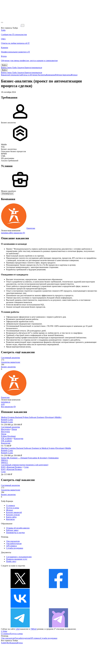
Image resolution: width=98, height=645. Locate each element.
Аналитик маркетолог (10, 362)
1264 (18, 629)
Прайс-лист (11, 561)
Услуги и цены (12, 508)
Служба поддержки (14, 548)
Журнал (74, 75)
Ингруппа (5, 429)
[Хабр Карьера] (11, 25)
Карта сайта (11, 517)
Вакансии (5, 75)
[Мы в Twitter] (20, 587)
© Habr (4, 631)
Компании (50, 75)
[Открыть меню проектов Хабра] (2, 22)
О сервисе (10, 505)
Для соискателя (13, 541)
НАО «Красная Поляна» (11, 467)
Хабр (3, 643)
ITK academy (6, 438)
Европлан (31, 228)
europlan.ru (5, 233)
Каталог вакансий (14, 512)
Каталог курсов (13, 515)
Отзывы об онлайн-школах (18, 528)
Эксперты (41, 75)
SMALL (4, 460)
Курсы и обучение (29, 75)
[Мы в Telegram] (20, 627)
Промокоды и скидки (15, 532)
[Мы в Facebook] (58, 587)
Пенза (14, 429)
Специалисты (16, 75)
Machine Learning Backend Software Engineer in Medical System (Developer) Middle (36, 448)
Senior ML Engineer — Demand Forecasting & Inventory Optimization (30, 458)
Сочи (26, 467)
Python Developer (8, 436)
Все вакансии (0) (17, 233)
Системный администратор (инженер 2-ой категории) (24, 465)
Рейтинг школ (12, 530)
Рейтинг (58, 75)
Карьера (13, 643)
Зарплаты (66, 75)
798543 (33, 629)
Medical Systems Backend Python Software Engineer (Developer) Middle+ (31, 417)
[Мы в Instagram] (58, 607)
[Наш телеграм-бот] (58, 627)
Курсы (20, 643)
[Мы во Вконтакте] (20, 607)
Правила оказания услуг (16, 559)
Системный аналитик (10, 358)
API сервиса (11, 546)
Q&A (7, 643)
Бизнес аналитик (8, 367)
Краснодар (18, 438)
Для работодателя (13, 543)
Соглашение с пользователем (19, 557)
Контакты (10, 519)
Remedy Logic (7, 420)
